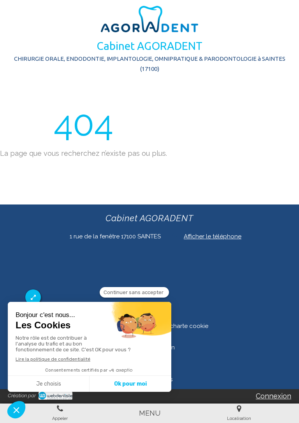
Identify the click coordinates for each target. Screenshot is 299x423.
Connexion (273, 396)
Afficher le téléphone (212, 236)
